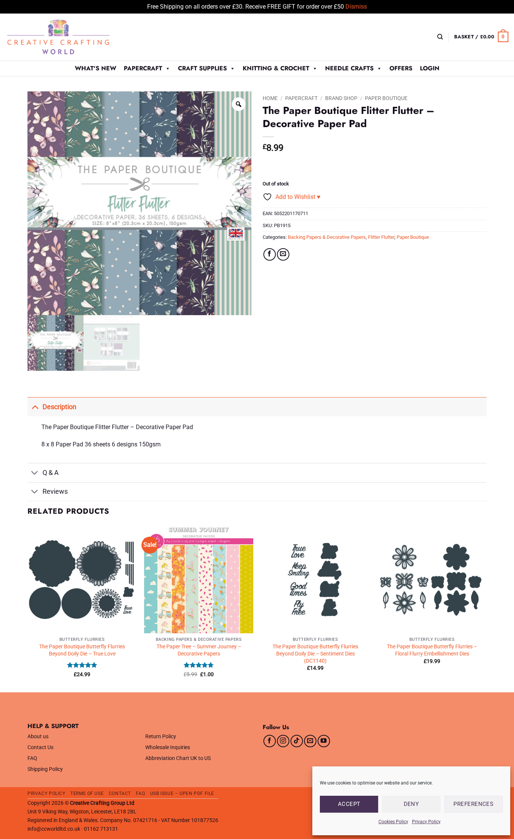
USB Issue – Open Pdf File (182, 793)
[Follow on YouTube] (324, 741)
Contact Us (40, 747)
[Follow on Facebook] (269, 741)
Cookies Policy (393, 821)
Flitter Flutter (381, 237)
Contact (120, 793)
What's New (95, 68)
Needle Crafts (349, 68)
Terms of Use (86, 793)
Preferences (473, 804)
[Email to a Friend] (283, 254)
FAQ (32, 758)
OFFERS (400, 68)
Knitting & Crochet (276, 68)
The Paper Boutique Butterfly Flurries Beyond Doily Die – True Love (82, 650)
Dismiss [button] (356, 6)
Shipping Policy (45, 769)
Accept (349, 804)
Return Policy (160, 736)
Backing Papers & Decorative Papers (327, 237)
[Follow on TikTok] (296, 741)
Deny (411, 804)
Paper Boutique (386, 98)
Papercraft (143, 68)
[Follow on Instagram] (283, 741)
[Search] (440, 37)
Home (270, 98)
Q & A (51, 472)
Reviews (55, 491)
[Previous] (27, 608)
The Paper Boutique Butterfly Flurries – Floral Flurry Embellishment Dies (432, 650)
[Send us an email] (310, 741)
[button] (481, 36)
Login (429, 68)
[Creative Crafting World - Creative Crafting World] (72, 37)
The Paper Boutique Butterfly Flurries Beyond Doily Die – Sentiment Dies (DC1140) (315, 653)
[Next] (486, 608)
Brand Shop (341, 98)
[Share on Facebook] (269, 254)
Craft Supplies (202, 68)
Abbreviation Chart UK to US (178, 758)
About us (38, 736)
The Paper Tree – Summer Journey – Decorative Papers (199, 650)
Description (59, 407)
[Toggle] (34, 407)
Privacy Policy (426, 821)
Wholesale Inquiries (167, 747)
